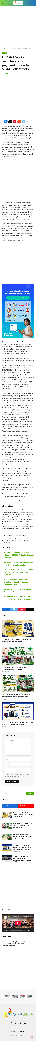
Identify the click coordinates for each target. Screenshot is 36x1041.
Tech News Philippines (8, 945)
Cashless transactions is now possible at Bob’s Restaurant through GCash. (16, 582)
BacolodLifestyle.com (24, 1035)
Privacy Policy (11, 1029)
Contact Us (14, 1031)
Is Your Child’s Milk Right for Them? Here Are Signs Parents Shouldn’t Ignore (23, 814)
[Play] (4, 930)
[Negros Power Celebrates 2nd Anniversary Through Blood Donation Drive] (18, 656)
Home (3, 1029)
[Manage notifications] (31, 1037)
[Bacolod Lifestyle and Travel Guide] (18, 3)
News (4, 52)
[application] (18, 923)
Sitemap (22, 1031)
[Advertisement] (18, 27)
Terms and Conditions (25, 1029)
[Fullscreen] (31, 930)
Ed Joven (6, 73)
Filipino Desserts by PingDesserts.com (13, 943)
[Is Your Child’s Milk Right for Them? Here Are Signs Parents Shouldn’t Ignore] (18, 628)
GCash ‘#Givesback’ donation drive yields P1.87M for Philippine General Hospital (19, 555)
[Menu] (3, 3)
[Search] (33, 3)
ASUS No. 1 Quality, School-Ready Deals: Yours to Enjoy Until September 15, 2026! (22, 847)
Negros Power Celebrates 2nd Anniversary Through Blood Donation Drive (22, 825)
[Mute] (29, 930)
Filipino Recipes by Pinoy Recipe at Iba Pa (14, 942)
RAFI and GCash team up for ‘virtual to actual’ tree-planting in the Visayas (18, 572)
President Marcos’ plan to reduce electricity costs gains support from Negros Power (22, 836)
